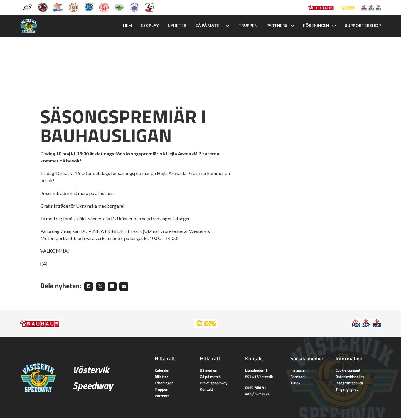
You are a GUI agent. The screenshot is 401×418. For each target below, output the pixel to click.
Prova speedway (213, 383)
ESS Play (150, 25)
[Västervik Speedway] (119, 6)
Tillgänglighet (347, 389)
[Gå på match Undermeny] (227, 25)
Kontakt (206, 389)
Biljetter (161, 377)
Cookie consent (348, 370)
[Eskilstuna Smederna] (149, 6)
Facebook (298, 377)
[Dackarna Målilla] (58, 6)
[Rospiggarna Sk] (104, 6)
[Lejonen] (73, 6)
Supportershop (363, 25)
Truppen (247, 25)
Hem (127, 25)
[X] (100, 286)
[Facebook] (88, 286)
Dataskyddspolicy (350, 377)
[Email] (123, 286)
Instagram (299, 370)
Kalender (162, 370)
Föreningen (316, 25)
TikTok (295, 383)
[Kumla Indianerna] (43, 6)
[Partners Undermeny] (292, 25)
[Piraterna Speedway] (88, 6)
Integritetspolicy (349, 383)
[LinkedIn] (112, 286)
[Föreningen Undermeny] (334, 25)
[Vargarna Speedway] (134, 6)
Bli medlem (209, 370)
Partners (276, 25)
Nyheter (177, 25)
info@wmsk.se (257, 394)
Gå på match (209, 25)
